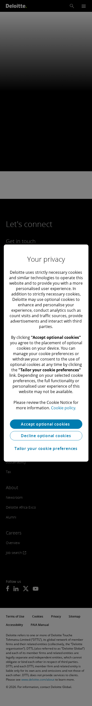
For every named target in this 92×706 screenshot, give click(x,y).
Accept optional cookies (46, 424)
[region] (46, 353)
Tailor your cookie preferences (46, 448)
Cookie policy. (63, 408)
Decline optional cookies (46, 435)
